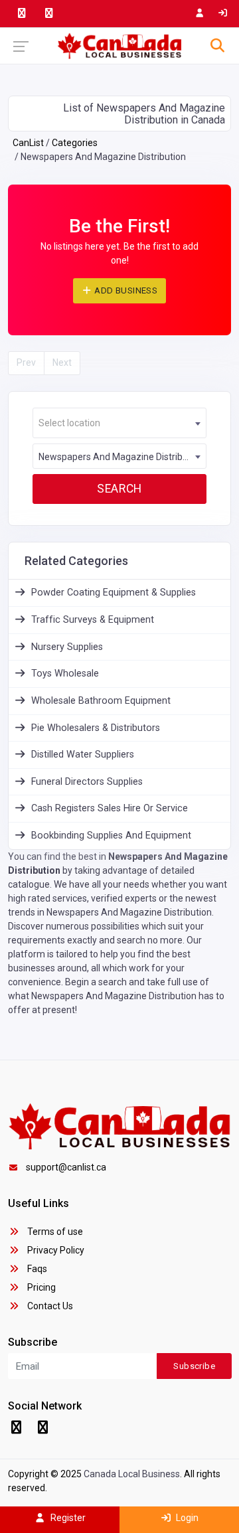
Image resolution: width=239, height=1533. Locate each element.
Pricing (40, 1287)
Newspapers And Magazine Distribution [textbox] (121, 456)
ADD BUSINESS (124, 290)
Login (186, 1517)
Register (67, 1517)
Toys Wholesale (65, 673)
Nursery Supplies (67, 647)
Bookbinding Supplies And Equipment (111, 835)
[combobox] (119, 423)
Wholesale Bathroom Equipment (101, 700)
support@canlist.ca (66, 1167)
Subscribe (194, 1366)
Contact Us (49, 1306)
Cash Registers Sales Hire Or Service (109, 808)
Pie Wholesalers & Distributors (95, 728)
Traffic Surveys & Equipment (92, 619)
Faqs (36, 1268)
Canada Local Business (132, 1474)
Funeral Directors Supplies (87, 781)
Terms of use (54, 1231)
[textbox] (119, 423)
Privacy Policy (54, 1250)
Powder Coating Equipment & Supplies (113, 592)
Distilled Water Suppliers (82, 754)
